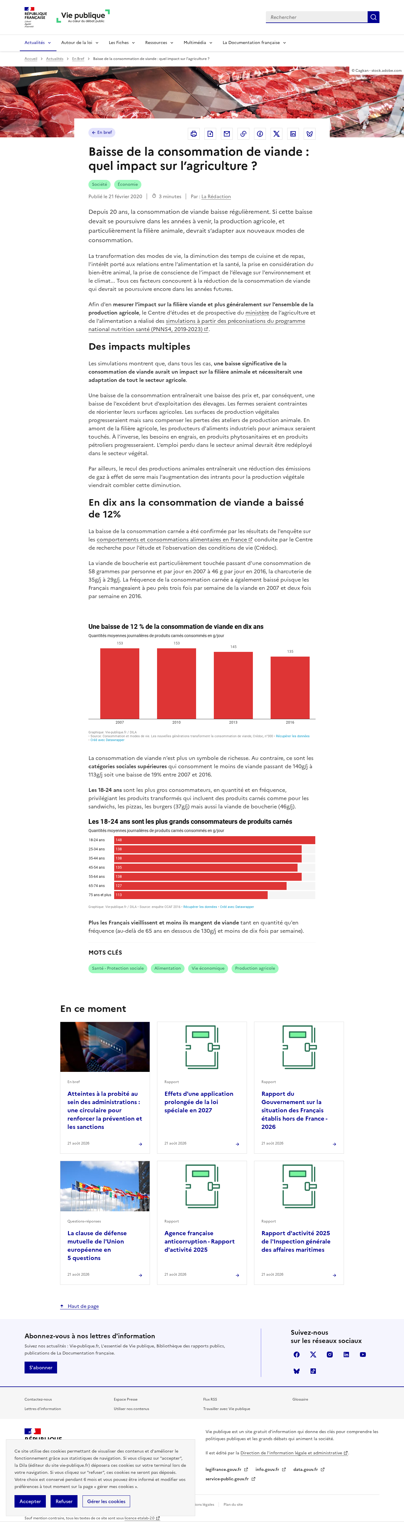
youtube (363, 1354)
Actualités (35, 43)
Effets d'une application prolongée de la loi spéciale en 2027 (198, 1102)
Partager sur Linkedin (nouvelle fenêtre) (293, 134)
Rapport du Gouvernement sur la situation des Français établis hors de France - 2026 (294, 1110)
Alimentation (167, 968)
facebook (297, 1354)
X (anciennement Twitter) (313, 1354)
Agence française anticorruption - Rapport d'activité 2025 (199, 1241)
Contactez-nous (38, 1399)
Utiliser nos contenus (131, 1409)
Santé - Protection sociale (118, 968)
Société (99, 184)
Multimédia (195, 43)
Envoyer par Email (227, 134)
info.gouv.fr (268, 1469)
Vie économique (208, 968)
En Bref (78, 58)
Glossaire (300, 1399)
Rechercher (373, 17)
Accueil (31, 58)
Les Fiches (119, 43)
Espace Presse (126, 1399)
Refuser (64, 1501)
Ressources (156, 43)
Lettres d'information (43, 1409)
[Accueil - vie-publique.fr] (83, 17)
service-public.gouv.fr (228, 1479)
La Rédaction (216, 196)
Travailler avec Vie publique (226, 1409)
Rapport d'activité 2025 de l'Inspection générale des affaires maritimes (296, 1241)
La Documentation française (251, 43)
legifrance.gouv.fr (224, 1469)
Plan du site (233, 1504)
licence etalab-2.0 (139, 1518)
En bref (104, 132)
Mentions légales (200, 1504)
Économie (128, 184)
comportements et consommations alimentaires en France (172, 539)
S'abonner (40, 1367)
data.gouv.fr (306, 1469)
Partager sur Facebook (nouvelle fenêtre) (260, 134)
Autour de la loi (76, 43)
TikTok (313, 1371)
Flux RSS (210, 1399)
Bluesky (297, 1371)
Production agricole (255, 968)
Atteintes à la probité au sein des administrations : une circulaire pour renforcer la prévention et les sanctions (104, 1110)
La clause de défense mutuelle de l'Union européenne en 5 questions (97, 1245)
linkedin (346, 1354)
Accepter (30, 1501)
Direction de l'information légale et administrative (291, 1453)
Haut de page (83, 1306)
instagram (330, 1354)
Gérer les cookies (106, 1501)
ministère (257, 313)
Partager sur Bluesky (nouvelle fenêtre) (310, 134)
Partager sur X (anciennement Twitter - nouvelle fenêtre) (276, 134)
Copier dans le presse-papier (243, 134)
